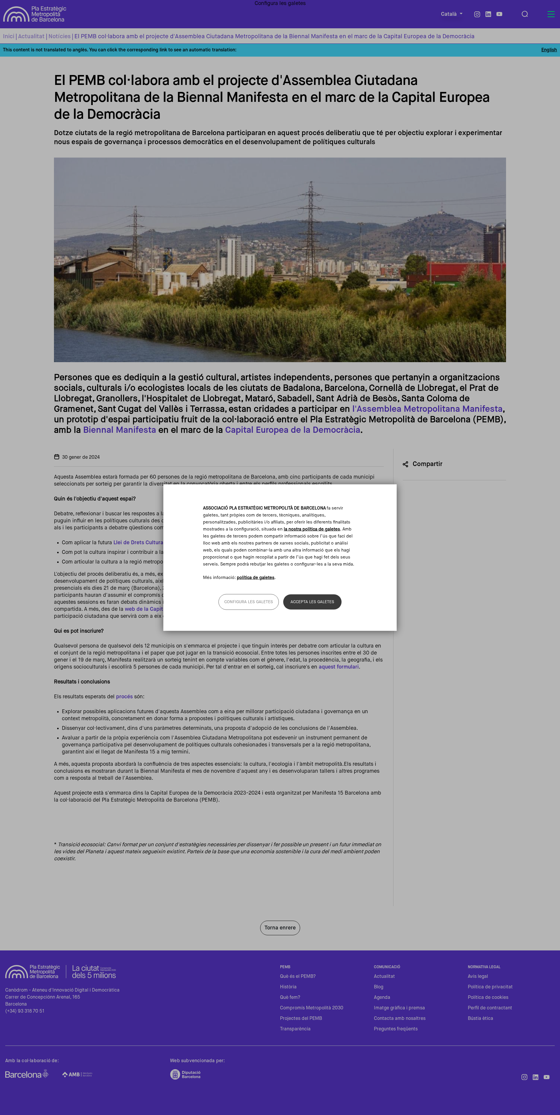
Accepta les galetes (312, 602)
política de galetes (255, 577)
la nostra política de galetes (312, 529)
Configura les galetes (248, 602)
